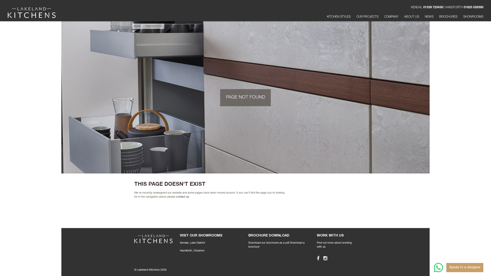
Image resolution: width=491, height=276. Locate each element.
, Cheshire (192, 251)
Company (391, 17)
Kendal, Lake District (192, 243)
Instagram (324, 258)
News (429, 17)
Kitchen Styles (339, 17)
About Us (411, 17)
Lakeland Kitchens (32, 12)
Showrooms (473, 17)
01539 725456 (433, 7)
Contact (399, 7)
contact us (182, 197)
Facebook (316, 258)
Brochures (448, 17)
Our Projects (367, 17)
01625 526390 (473, 7)
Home (137, 26)
